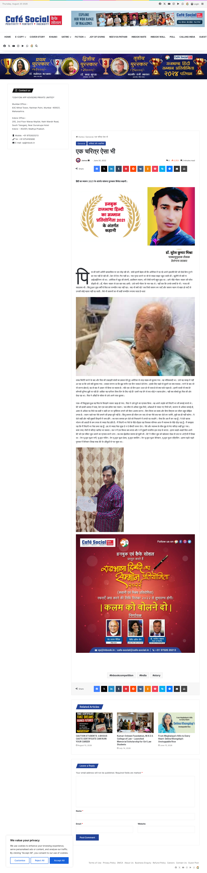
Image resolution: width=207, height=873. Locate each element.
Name (79, 811)
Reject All (39, 860)
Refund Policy (159, 863)
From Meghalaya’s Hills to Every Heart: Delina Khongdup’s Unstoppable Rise (174, 739)
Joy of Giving (97, 36)
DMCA (120, 863)
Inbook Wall (158, 36)
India (144, 675)
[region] (39, 851)
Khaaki (53, 36)
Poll (172, 36)
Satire (65, 36)
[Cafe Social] (34, 20)
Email (79, 824)
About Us (129, 863)
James (84, 160)
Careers (171, 863)
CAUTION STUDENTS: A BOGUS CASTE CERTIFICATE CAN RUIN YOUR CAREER (91, 739)
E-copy (19, 36)
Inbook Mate (139, 36)
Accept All (59, 860)
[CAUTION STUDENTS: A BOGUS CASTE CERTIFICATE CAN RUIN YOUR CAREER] (94, 722)
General (89, 137)
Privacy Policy (109, 863)
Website (142, 824)
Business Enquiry (143, 863)
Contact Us (181, 863)
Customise (20, 860)
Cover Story (37, 36)
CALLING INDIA (187, 36)
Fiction (79, 36)
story (157, 675)
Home (7, 36)
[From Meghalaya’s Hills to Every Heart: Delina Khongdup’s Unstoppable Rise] (176, 722)
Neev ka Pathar (118, 36)
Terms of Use (95, 863)
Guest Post (193, 863)
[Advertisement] (135, 105)
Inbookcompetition (122, 675)
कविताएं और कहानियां (96, 143)
